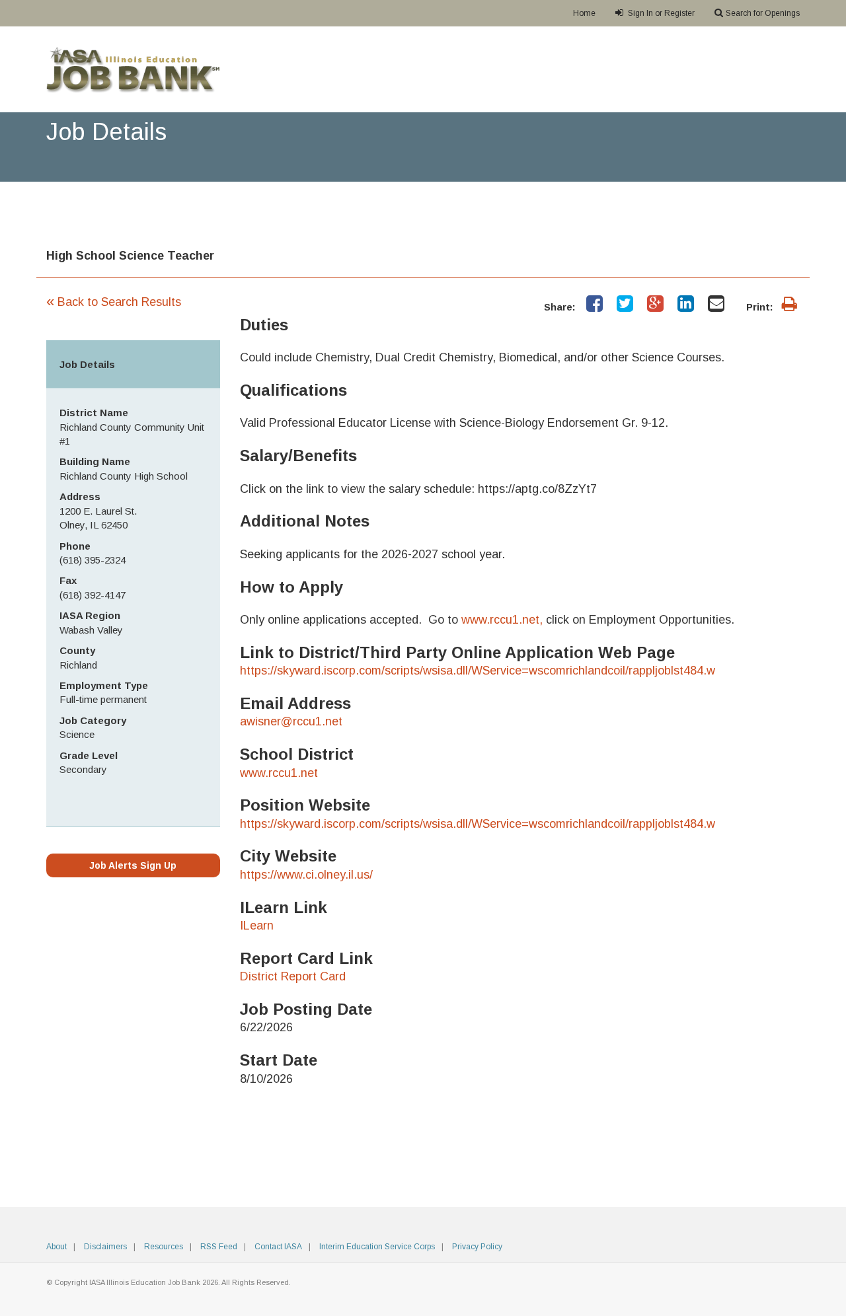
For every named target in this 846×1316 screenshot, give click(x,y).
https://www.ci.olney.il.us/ (306, 874)
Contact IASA (278, 1246)
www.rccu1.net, (502, 619)
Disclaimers (105, 1246)
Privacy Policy (477, 1246)
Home (584, 13)
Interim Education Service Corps (377, 1246)
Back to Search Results (113, 302)
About (56, 1246)
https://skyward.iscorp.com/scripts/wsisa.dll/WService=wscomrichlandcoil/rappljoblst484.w (477, 670)
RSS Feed (218, 1246)
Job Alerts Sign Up (132, 865)
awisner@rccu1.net (291, 721)
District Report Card (293, 976)
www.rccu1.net (279, 773)
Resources (163, 1246)
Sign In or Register (660, 13)
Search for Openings (763, 13)
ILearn (257, 925)
